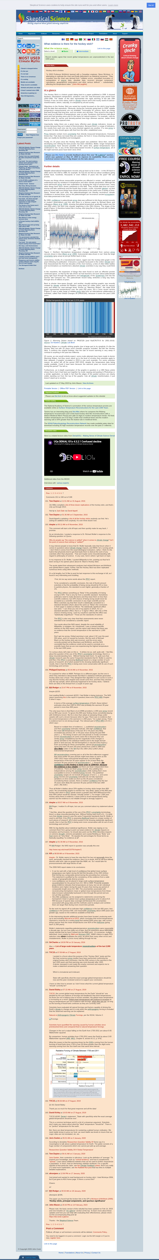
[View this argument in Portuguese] (80, 39)
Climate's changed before (29, 68)
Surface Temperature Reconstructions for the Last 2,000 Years (83, 408)
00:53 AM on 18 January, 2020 (73, 1191)
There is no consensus (28, 76)
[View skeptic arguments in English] (30, 12)
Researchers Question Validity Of (80, 1142)
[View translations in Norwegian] (109, 12)
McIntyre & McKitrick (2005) (81, 1200)
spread (52, 1162)
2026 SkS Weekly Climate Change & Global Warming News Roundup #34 (29, 173)
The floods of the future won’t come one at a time (29, 206)
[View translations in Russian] (121, 12)
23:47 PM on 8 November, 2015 (74, 688)
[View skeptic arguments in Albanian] (34, 12)
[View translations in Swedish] (137, 12)
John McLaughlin (79, 84)
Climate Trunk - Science (26, 183)
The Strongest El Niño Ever (27, 265)
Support (124, 34)
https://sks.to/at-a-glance (59, 1217)
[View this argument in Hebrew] (97, 39)
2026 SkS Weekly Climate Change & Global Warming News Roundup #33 (29, 189)
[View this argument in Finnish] (62, 39)
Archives (21, 268)
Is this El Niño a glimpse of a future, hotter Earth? (28, 180)
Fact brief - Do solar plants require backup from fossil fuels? (29, 242)
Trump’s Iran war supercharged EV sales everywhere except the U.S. (29, 157)
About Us (79, 1253)
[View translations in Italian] (89, 12)
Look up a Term (30, 1257)
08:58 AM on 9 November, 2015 (66, 853)
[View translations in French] (65, 12)
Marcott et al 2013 (72, 918)
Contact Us (96, 1253)
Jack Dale (60, 511)
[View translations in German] (69, 12)
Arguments (31, 34)
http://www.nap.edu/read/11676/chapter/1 (65, 850)
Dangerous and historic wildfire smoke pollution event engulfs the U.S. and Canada (29, 261)
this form (59, 155)
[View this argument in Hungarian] (106, 39)
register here (55, 1238)
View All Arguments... (28, 96)
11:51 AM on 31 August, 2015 (73, 501)
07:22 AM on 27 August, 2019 (74, 990)
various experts (62, 483)
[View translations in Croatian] (41, 12)
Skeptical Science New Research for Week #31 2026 (29, 234)
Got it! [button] (151, 5)
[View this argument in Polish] (75, 39)
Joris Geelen (54, 1158)
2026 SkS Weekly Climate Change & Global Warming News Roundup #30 (29, 249)
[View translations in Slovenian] (129, 12)
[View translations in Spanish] (133, 12)
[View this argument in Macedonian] (110, 39)
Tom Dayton (54, 501)
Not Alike (76, 412)
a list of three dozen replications (76, 505)
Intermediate (83, 51)
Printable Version (50, 388)
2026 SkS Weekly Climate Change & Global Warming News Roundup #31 (29, 230)
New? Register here (32, 135)
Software (44, 34)
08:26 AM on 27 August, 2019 (69, 1101)
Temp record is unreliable (29, 85)
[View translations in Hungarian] (77, 12)
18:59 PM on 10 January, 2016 (73, 942)
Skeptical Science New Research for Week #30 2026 (29, 253)
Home (21, 34)
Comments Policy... (100, 1232)
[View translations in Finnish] (61, 12)
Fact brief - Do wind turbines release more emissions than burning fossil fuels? (28, 162)
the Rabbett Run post (83, 1167)
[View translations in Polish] (113, 12)
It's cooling (24, 79)
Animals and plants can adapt (30, 87)
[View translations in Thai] (140, 12)
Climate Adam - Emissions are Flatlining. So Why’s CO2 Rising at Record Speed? (29, 168)
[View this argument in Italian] (93, 39)
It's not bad (24, 74)
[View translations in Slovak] (125, 12)
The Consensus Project (86, 34)
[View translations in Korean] (97, 12)
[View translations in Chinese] (38, 12)
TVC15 (52, 993)
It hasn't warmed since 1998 (30, 90)
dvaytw (52, 857)
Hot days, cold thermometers (28, 246)
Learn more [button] (113, 5)
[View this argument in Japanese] (84, 39)
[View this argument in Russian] (88, 39)
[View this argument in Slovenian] (101, 39)
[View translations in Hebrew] (73, 12)
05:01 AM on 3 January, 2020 (74, 1138)
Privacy (87, 1253)
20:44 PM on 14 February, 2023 (74, 1205)
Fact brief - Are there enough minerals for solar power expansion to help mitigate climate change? (28, 201)
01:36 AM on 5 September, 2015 (75, 515)
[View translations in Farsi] (57, 12)
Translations (103, 34)
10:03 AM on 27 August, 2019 (74, 1113)
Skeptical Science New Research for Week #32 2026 (29, 214)
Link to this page (103, 48)
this (64, 697)
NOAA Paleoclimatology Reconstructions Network (67, 423)
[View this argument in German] (71, 39)
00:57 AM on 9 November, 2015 (70, 802)
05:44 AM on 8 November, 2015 (80, 670)
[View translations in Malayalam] (105, 12)
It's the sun (24, 71)
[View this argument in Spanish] (67, 39)
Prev (48, 493)
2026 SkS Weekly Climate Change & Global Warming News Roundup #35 (29, 149)
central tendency (82, 1160)
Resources (56, 34)
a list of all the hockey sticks (79, 519)
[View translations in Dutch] (53, 12)
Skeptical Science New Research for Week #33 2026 (29, 193)
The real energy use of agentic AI (29, 196)
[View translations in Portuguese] (117, 12)
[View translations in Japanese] (93, 12)
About (115, 34)
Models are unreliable (28, 82)
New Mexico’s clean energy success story (27, 218)
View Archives (88, 383)
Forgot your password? (25, 137)
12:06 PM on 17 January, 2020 (72, 1173)
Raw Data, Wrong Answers (27, 186)
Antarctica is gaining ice (29, 93)
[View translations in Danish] (49, 12)
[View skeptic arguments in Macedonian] (101, 12)
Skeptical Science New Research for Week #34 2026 (29, 177)
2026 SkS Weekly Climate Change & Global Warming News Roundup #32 (29, 210)
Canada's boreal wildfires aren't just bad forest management (29, 257)
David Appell (72, 511)
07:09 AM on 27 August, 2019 (69, 952)
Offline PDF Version (67, 388)
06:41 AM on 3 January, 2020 (73, 1154)
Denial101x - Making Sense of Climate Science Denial (94, 436)
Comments (68, 34)
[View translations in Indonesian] (85, 12)
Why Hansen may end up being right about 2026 (29, 225)
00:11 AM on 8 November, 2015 (70, 524)
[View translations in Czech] (45, 12)
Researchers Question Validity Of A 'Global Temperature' (71, 1150)
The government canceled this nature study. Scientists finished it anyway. (29, 238)
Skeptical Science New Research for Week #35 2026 (29, 153)
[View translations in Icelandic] (81, 12)
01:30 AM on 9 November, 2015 (70, 842)
